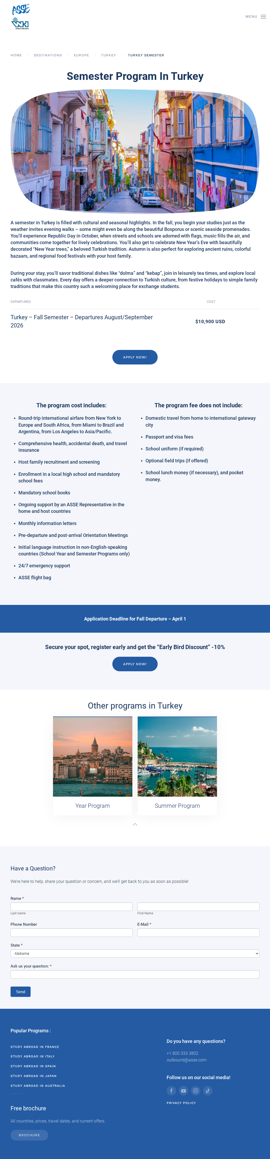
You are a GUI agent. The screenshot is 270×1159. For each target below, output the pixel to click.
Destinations (48, 55)
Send (20, 991)
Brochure (29, 1135)
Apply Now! (135, 357)
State (17, 945)
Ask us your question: (31, 966)
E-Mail (144, 924)
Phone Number (24, 924)
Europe (81, 55)
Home (16, 55)
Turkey (108, 55)
